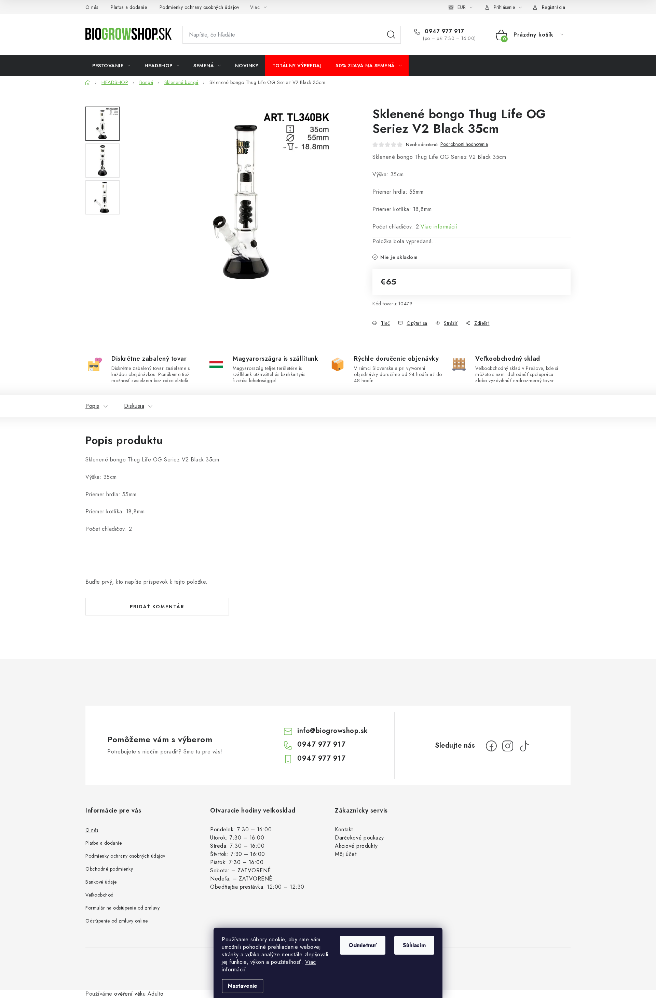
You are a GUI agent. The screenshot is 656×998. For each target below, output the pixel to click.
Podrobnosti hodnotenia (464, 144)
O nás (91, 7)
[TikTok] (524, 745)
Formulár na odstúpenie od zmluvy (122, 907)
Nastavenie (242, 986)
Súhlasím (414, 945)
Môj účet (345, 854)
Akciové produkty (356, 846)
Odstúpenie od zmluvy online (116, 920)
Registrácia (553, 7)
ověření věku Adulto (139, 994)
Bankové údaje (101, 881)
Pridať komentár (157, 606)
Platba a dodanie (129, 7)
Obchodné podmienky (109, 868)
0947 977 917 (443, 31)
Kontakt (344, 829)
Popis (92, 406)
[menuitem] (111, 65)
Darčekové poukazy (359, 838)
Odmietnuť (362, 945)
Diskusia (134, 406)
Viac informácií (439, 227)
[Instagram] (507, 745)
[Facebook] (491, 745)
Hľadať (391, 35)
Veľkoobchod (99, 894)
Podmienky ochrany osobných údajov (200, 7)
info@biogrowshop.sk (332, 731)
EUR (461, 7)
